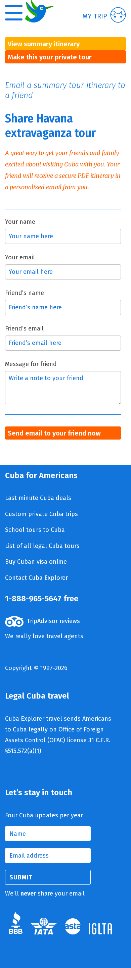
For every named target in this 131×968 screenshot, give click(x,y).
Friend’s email (24, 328)
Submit (21, 877)
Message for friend (31, 364)
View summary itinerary (44, 44)
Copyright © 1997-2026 (36, 668)
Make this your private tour (50, 57)
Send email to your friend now (54, 433)
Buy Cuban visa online (36, 561)
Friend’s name (24, 293)
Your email (20, 257)
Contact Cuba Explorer (36, 577)
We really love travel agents (44, 636)
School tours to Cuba (35, 529)
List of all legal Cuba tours (42, 546)
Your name (20, 221)
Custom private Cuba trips (41, 514)
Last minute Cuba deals (38, 498)
